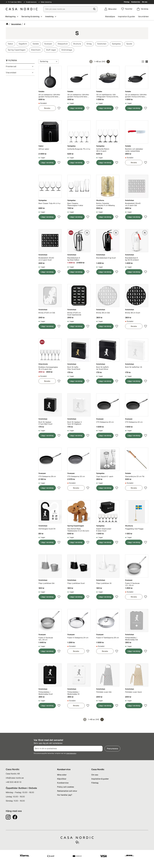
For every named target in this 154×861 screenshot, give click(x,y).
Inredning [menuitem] (49, 16)
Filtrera (12, 60)
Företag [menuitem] (126, 2)
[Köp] (76, 108)
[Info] (47, 108)
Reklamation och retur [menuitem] (67, 791)
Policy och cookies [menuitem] (65, 787)
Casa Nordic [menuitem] (97, 769)
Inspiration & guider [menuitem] (126, 16)
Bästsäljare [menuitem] (110, 16)
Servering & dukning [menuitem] (30, 16)
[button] (127, 9)
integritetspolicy (71, 753)
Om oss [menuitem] (144, 2)
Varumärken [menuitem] (143, 16)
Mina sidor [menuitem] (62, 774)
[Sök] (94, 9)
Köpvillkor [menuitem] (61, 779)
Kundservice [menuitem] (135, 2)
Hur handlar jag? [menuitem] (64, 795)
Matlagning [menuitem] (10, 16)
